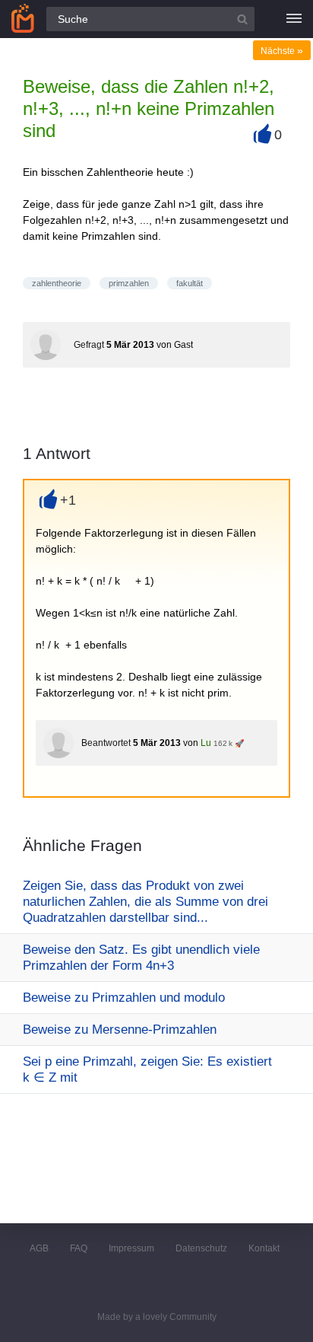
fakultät (189, 283)
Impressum (131, 1248)
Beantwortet (106, 743)
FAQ (78, 1248)
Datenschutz (201, 1248)
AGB (39, 1248)
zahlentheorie (56, 283)
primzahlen (129, 283)
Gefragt (89, 344)
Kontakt (264, 1248)
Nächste (282, 51)
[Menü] (294, 19)
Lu (206, 743)
